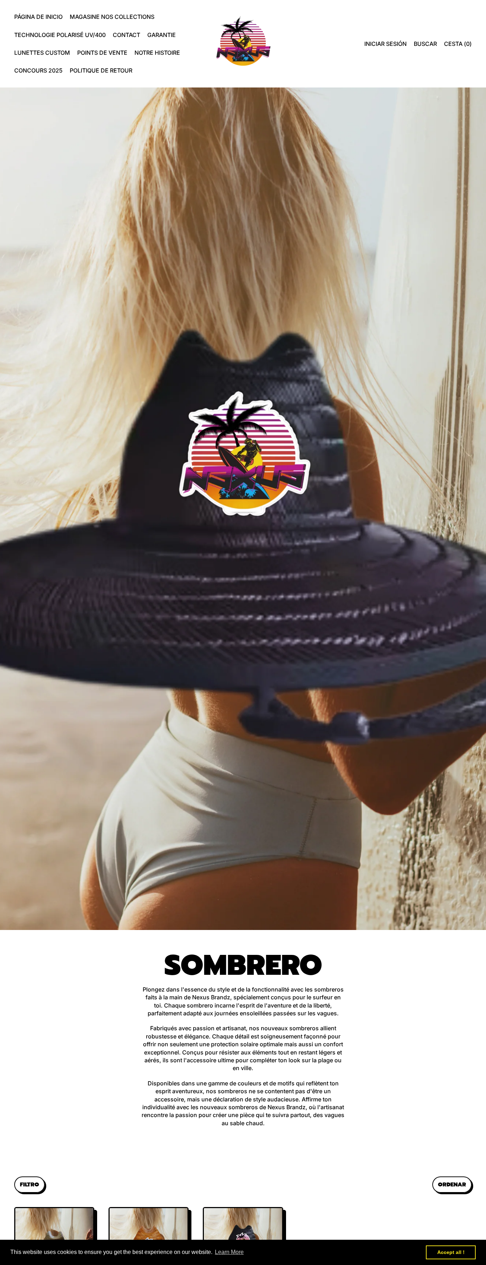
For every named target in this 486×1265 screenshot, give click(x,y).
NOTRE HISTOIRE (157, 52)
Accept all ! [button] (451, 1252)
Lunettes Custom (42, 52)
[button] (425, 44)
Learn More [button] (229, 1252)
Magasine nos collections (112, 16)
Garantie (161, 34)
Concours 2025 (38, 70)
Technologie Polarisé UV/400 (60, 34)
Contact (126, 34)
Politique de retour (101, 70)
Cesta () (458, 45)
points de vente (102, 52)
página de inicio (38, 16)
